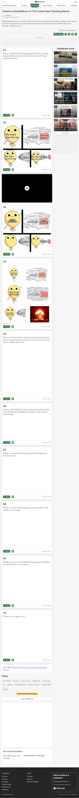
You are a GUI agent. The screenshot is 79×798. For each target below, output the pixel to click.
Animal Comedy (6, 784)
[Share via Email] (76, 34)
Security (68, 794)
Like (6, 689)
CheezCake (5, 789)
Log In (75, 2)
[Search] (5, 2)
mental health (46, 684)
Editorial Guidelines (32, 781)
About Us (29, 779)
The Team (30, 776)
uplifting (9, 684)
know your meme (33, 684)
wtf (4, 684)
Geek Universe (6, 787)
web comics (46, 681)
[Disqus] (27, 725)
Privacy (63, 794)
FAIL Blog (4, 779)
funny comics (25, 681)
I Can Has (4, 776)
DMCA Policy (74, 794)
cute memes (7, 681)
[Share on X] (69, 34)
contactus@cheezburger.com (62, 784)
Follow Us (15, 667)
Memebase (5, 781)
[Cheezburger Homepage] (40, 2)
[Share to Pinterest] (72, 34)
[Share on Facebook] (65, 34)
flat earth (16, 681)
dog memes (36, 681)
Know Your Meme (47, 115)
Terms (59, 794)
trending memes (20, 684)
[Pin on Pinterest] (12, 115)
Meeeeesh (8, 15)
